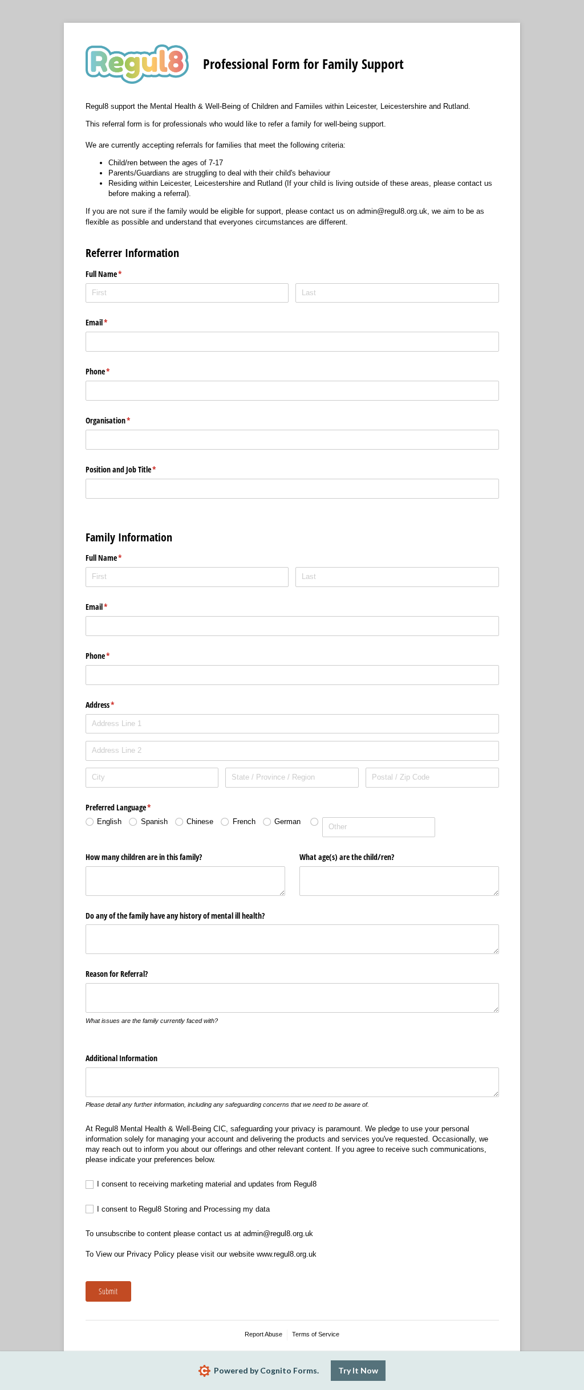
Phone (111, 371)
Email (110, 322)
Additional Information (121, 1058)
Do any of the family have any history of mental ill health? (175, 915)
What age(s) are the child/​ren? (346, 856)
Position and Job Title (134, 469)
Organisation (121, 420)
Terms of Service (315, 1334)
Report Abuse (263, 1334)
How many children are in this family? (144, 856)
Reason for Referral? (117, 973)
